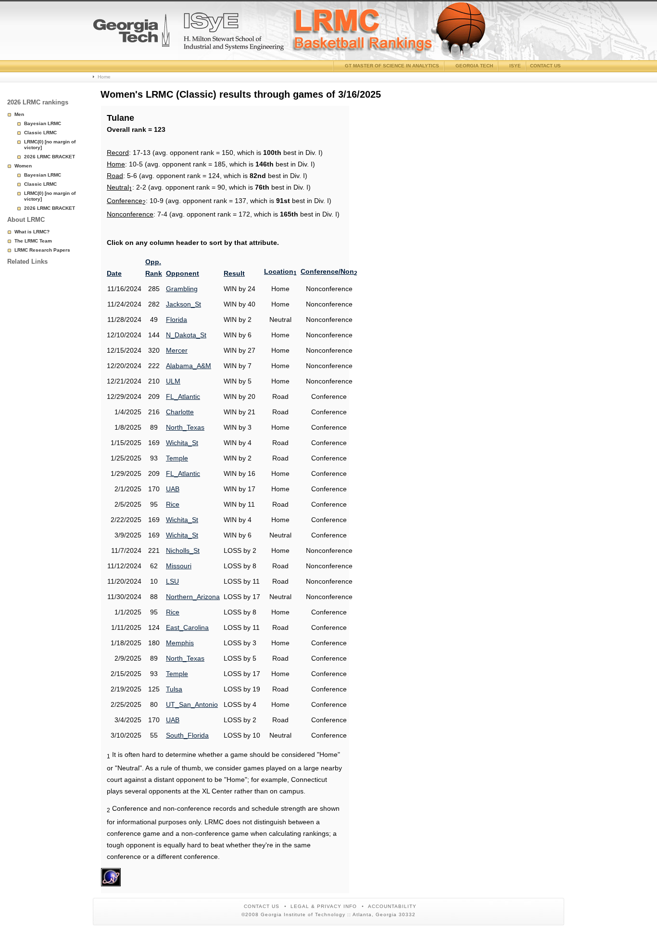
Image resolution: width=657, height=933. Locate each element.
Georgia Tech (474, 65)
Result (234, 273)
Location (280, 271)
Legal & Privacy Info (324, 906)
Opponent (182, 273)
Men (19, 114)
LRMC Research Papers (42, 250)
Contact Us (261, 906)
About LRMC (26, 219)
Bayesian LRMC (42, 123)
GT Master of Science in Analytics (392, 65)
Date (114, 273)
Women (23, 165)
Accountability (392, 906)
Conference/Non (329, 271)
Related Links (27, 261)
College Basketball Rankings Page (131, 34)
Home (104, 76)
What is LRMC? (32, 231)
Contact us (545, 65)
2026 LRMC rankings (37, 102)
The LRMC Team (33, 240)
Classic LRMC (40, 132)
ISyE (515, 65)
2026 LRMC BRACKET (49, 156)
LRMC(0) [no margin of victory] (50, 144)
